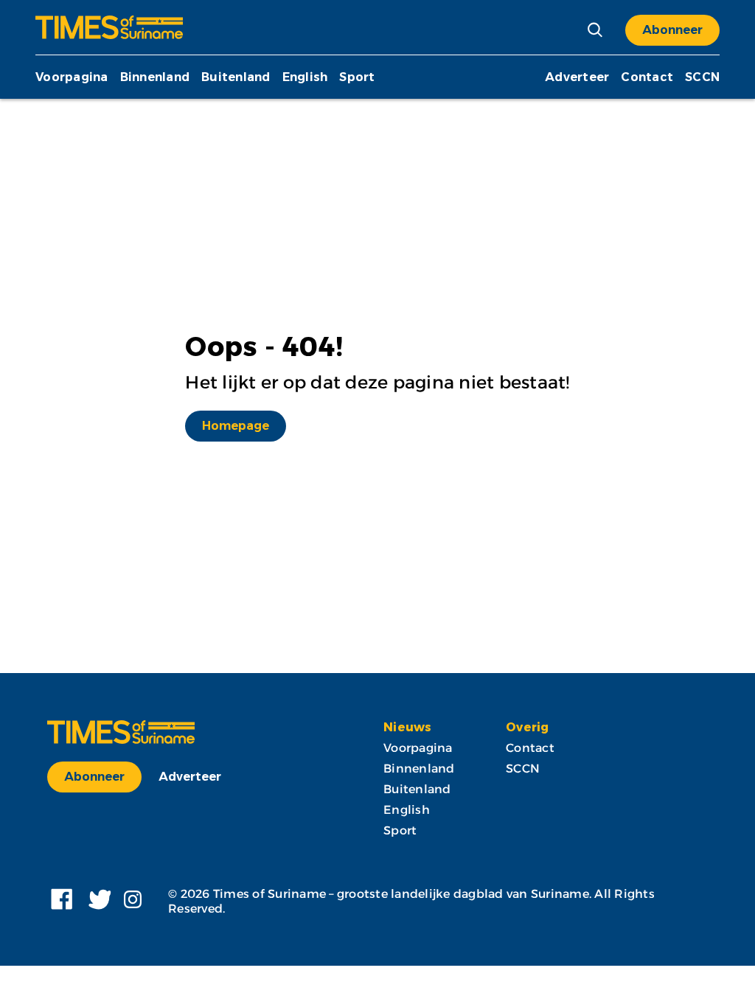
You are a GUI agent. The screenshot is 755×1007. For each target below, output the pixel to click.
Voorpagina (71, 77)
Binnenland (155, 77)
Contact (647, 77)
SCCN (702, 77)
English (305, 77)
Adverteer (577, 77)
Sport (357, 77)
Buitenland (236, 77)
